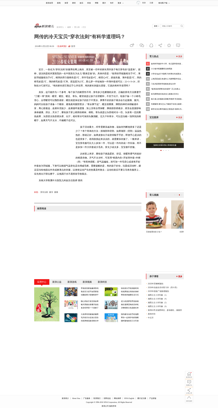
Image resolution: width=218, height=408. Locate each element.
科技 (89, 3)
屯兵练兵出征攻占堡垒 (90, 317)
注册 (151, 3)
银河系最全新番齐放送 (90, 304)
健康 (69, 27)
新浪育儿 (60, 27)
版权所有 (112, 406)
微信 (142, 45)
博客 (96, 3)
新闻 (59, 3)
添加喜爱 (169, 45)
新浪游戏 (72, 282)
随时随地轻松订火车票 (130, 321)
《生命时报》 (62, 46)
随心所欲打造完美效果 (90, 301)
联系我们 (97, 398)
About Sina (76, 398)
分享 (160, 45)
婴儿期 (77, 27)
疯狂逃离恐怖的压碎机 (130, 304)
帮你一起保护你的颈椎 (130, 317)
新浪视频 (87, 282)
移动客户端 (162, 3)
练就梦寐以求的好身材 (130, 292)
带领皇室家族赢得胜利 (90, 288)
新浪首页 (49, 3)
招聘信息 (107, 398)
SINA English (129, 398)
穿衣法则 (44, 192)
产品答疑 (152, 398)
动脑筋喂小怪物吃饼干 (90, 295)
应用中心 (41, 282)
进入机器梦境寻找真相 (130, 301)
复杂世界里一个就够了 (90, 308)
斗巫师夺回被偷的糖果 (90, 314)
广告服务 (86, 398)
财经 (74, 3)
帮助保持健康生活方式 (130, 295)
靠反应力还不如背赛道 (90, 292)
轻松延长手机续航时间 (130, 288)
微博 (73, 46)
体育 (66, 3)
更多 (119, 3)
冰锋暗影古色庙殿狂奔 (130, 308)
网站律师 (117, 398)
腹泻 (51, 192)
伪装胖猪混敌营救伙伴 (90, 321)
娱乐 (81, 3)
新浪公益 (56, 282)
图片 (104, 3)
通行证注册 (141, 398)
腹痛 (56, 192)
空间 (151, 45)
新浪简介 (65, 398)
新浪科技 (102, 282)
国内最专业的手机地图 (130, 314)
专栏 (112, 3)
